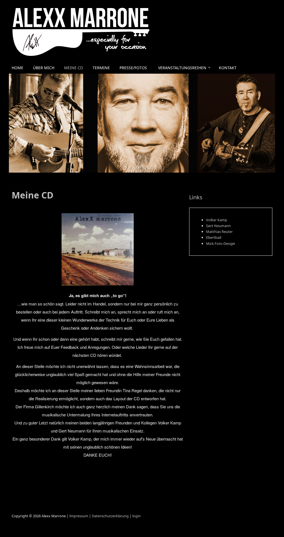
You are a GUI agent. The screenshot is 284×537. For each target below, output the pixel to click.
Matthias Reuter (219, 231)
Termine (101, 67)
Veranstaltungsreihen (182, 67)
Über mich (43, 67)
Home (17, 67)
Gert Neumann (218, 225)
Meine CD (73, 67)
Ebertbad (213, 237)
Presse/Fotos (133, 67)
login (136, 515)
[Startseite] (98, 31)
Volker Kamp (216, 219)
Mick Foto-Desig (219, 243)
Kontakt (228, 67)
